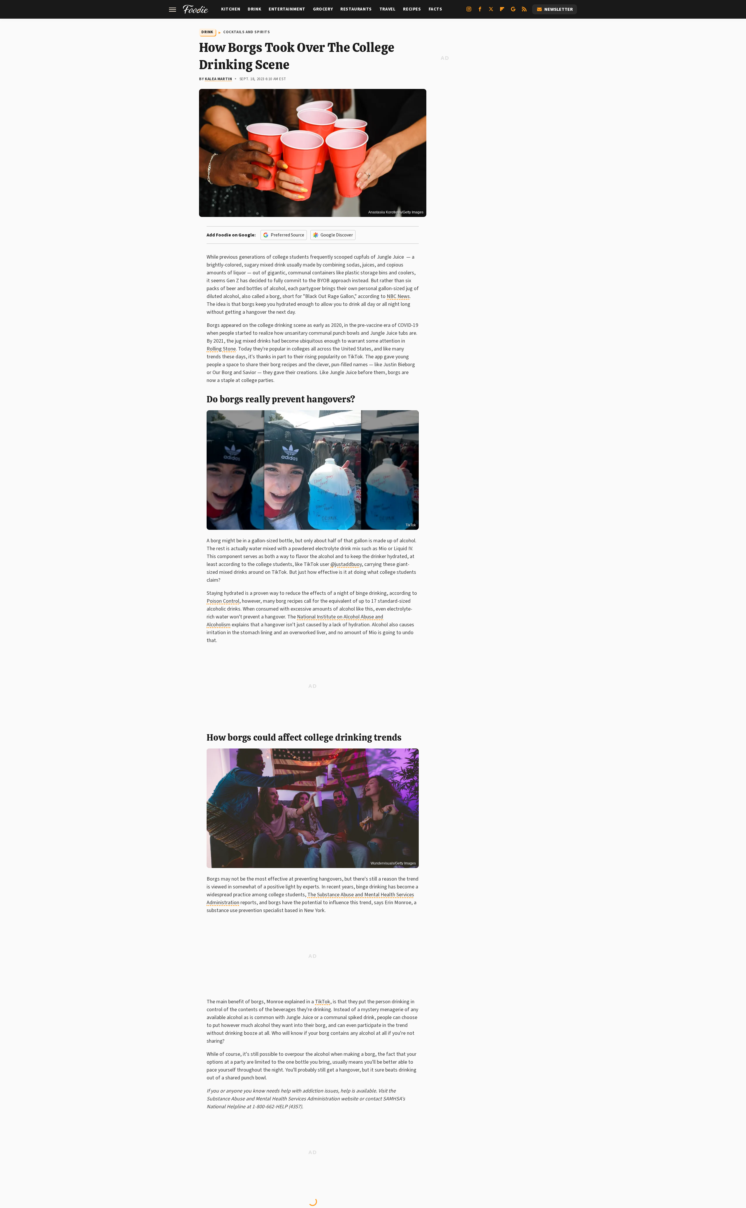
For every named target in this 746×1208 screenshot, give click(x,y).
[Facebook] (480, 11)
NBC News (398, 296)
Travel (387, 9)
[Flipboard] (502, 11)
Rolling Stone (221, 349)
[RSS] (524, 11)
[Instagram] (469, 11)
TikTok (411, 525)
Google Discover (337, 235)
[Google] (513, 11)
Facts (435, 9)
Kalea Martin (218, 79)
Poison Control (223, 601)
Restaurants (356, 9)
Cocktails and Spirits (246, 32)
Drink (254, 9)
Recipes (412, 9)
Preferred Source (287, 235)
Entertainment (287, 9)
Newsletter (558, 9)
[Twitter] (491, 11)
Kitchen (230, 9)
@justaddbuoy (346, 564)
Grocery (323, 9)
